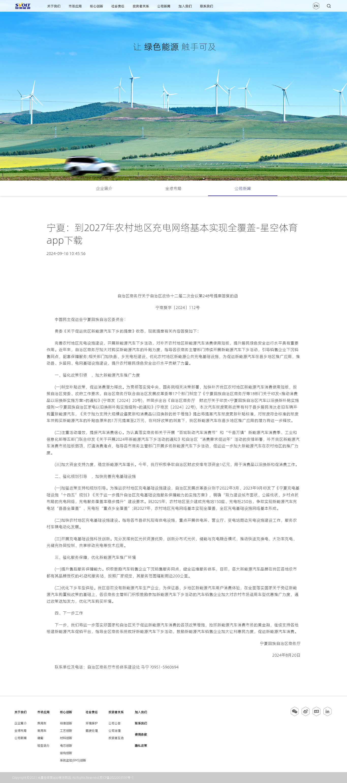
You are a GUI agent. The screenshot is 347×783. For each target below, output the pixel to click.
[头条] (316, 715)
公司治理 (114, 730)
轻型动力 (43, 745)
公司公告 (114, 723)
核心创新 (96, 6)
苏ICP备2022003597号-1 (117, 777)
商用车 (41, 730)
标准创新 (66, 723)
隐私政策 (141, 745)
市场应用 (75, 6)
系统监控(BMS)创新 (73, 760)
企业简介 (104, 188)
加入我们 (185, 6)
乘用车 (41, 723)
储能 (40, 738)
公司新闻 (163, 6)
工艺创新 (66, 730)
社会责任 (117, 6)
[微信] (295, 715)
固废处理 (92, 730)
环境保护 (92, 723)
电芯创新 (66, 745)
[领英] (327, 715)
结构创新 (66, 753)
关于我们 (53, 6)
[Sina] (306, 715)
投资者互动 (116, 738)
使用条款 (141, 734)
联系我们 (206, 6)
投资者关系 (141, 6)
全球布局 (173, 188)
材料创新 (66, 738)
